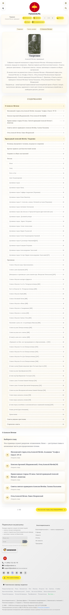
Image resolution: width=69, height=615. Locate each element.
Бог (47, 589)
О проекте (19, 603)
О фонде (38, 532)
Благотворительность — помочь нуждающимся (50, 529)
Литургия (41, 589)
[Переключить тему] (3, 8)
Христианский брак (7, 591)
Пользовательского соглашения (50, 610)
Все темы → (51, 594)
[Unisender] (9, 549)
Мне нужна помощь (13, 578)
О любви (58, 589)
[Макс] (12, 572)
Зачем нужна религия (50, 591)
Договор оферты (22, 600)
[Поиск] (66, 8)
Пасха (16, 589)
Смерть (28, 591)
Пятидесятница (42, 594)
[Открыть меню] (3, 3)
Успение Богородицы (21, 594)
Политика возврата (8, 603)
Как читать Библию (37, 591)
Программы (39, 543)
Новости (38, 535)
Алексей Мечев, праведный (12, 19)
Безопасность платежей (55, 600)
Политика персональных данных (33, 603)
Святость (51, 589)
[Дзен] (16, 572)
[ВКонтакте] (3, 572)
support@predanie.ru (15, 568)
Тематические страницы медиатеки (16, 585)
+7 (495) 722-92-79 (11, 563)
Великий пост (23, 589)
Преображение (32, 594)
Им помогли (39, 541)
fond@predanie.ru (10, 566)
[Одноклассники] (25, 572)
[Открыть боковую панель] (66, 3)
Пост (30, 589)
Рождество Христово (7, 589)
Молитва (35, 589)
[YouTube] (21, 572)
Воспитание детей (19, 591)
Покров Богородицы (7, 594)
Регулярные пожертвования (37, 600)
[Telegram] (8, 572)
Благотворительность (43, 525)
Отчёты (38, 538)
